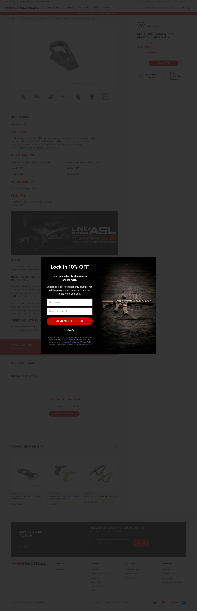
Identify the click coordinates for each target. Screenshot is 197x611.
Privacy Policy (86, 342)
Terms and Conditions (70, 342)
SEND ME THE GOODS (69, 321)
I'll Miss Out (69, 330)
